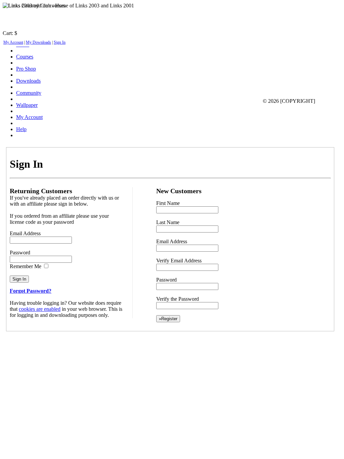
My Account (13, 42)
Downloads (28, 81)
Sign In (60, 42)
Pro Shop (26, 69)
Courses (24, 56)
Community (28, 93)
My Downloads (38, 42)
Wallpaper (27, 105)
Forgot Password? (30, 291)
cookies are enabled (39, 309)
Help (21, 129)
